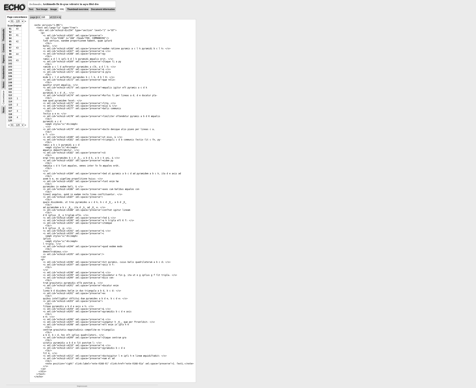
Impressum (82, 386)
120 (10, 120)
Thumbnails (3, 35)
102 (10, 63)
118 (10, 114)
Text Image (42, 9)
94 (10, 38)
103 (10, 66)
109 (10, 85)
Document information (103, 9)
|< (37, 17)
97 (10, 48)
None (3, 110)
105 (10, 73)
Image (53, 9)
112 (10, 95)
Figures (3, 59)
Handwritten (3, 72)
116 (10, 108)
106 (10, 76)
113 (10, 98)
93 (10, 35)
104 (10, 70)
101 (10, 60)
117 (10, 111)
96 (10, 44)
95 (10, 41)
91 (10, 29)
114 (10, 101)
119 (10, 117)
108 (10, 82)
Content (3, 48)
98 (10, 51)
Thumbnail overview (77, 9)
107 (10, 79)
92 (10, 32)
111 (10, 92)
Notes (3, 84)
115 (10, 104)
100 (10, 57)
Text (31, 9)
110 (10, 89)
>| (60, 17)
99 (10, 54)
